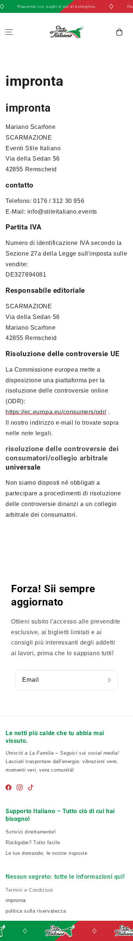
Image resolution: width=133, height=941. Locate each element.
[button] (9, 32)
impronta (16, 900)
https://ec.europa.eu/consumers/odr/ (56, 412)
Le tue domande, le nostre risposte (46, 853)
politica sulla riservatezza (36, 911)
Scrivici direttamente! (31, 832)
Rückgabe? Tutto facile (33, 842)
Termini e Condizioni (29, 890)
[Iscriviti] (110, 680)
